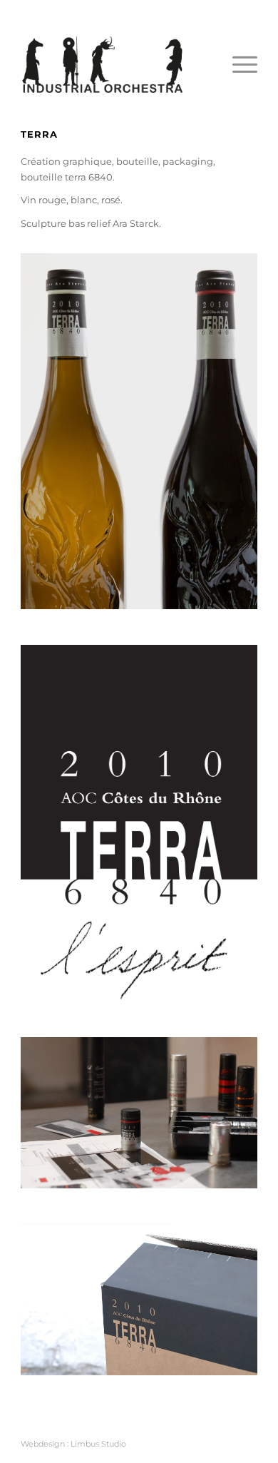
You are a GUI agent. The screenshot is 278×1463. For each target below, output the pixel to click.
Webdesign (43, 1444)
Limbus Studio (98, 1444)
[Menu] (237, 64)
